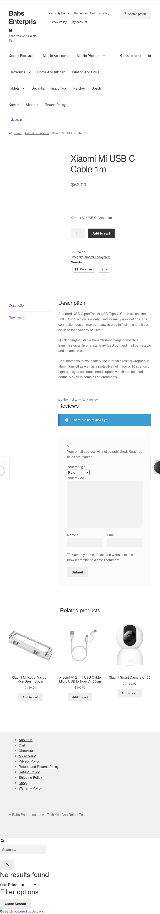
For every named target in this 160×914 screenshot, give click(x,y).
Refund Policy (55, 104)
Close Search (15, 903)
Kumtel (14, 104)
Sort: (3, 884)
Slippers (32, 104)
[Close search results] (7, 865)
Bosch (96, 88)
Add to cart (101, 233)
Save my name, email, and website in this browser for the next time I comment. (100, 557)
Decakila (38, 88)
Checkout (26, 750)
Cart (22, 745)
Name (72, 535)
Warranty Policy (59, 13)
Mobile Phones (88, 55)
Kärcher (79, 88)
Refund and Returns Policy (91, 13)
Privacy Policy (58, 22)
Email (112, 535)
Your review (77, 477)
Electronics (17, 72)
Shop (23, 782)
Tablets (14, 88)
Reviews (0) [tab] (17, 317)
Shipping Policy (30, 777)
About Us (25, 739)
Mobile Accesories (56, 55)
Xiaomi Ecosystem (22, 55)
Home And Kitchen (51, 72)
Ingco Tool (59, 88)
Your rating (76, 466)
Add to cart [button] (30, 697)
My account (79, 22)
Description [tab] (17, 305)
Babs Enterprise (22, 21)
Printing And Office (86, 72)
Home (17, 133)
